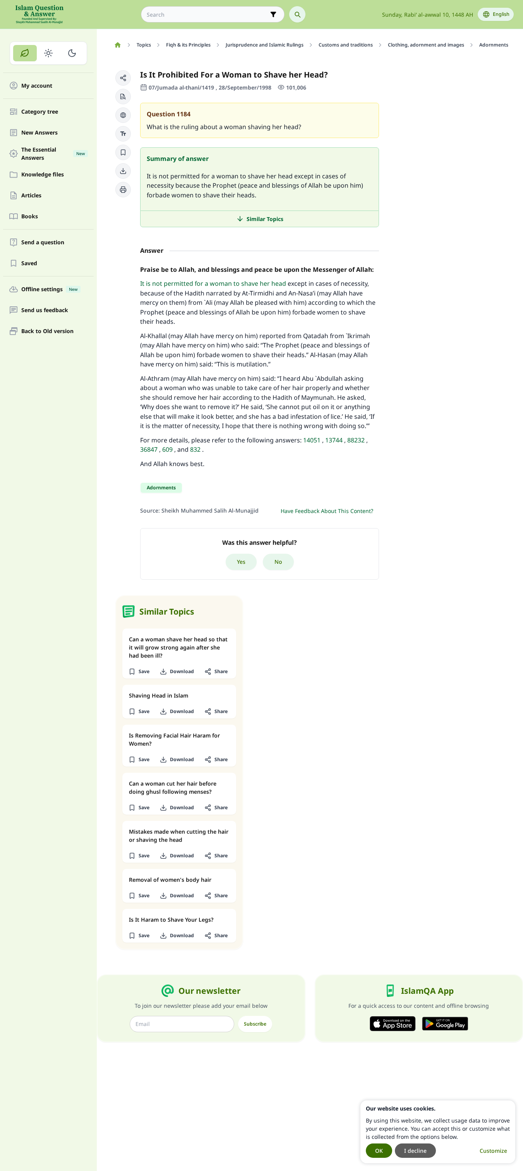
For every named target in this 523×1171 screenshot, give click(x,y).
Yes (241, 561)
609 (167, 449)
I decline (415, 1150)
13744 (334, 440)
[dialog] (437, 1131)
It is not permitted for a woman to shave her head (213, 283)
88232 (356, 440)
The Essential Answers (53, 153)
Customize (493, 1150)
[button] (123, 78)
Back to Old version (47, 331)
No (278, 561)
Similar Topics (265, 219)
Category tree (39, 112)
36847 (149, 449)
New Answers (39, 132)
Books (29, 216)
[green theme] (25, 53)
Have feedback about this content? (327, 511)
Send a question (42, 242)
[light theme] (48, 53)
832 (195, 449)
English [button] (501, 14)
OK (379, 1150)
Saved (29, 263)
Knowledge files (42, 174)
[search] (297, 14)
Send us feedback (44, 310)
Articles (31, 195)
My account (36, 86)
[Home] (117, 45)
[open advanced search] (273, 14)
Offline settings (49, 289)
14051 (312, 440)
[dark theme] (72, 53)
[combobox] (207, 14)
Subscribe (255, 1024)
